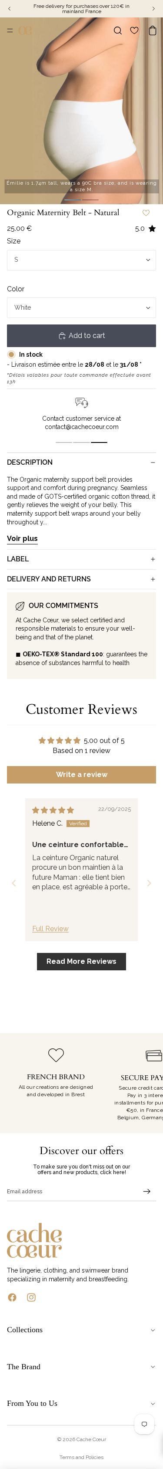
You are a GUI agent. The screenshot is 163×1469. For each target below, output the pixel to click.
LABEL (18, 559)
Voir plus (22, 538)
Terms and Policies (81, 1457)
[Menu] (10, 30)
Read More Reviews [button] (81, 961)
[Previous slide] (14, 883)
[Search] (117, 30)
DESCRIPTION (30, 462)
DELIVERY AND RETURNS (49, 579)
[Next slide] (149, 883)
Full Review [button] (50, 929)
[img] (53, 810)
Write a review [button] (81, 774)
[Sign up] (147, 1191)
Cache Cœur (91, 1439)
